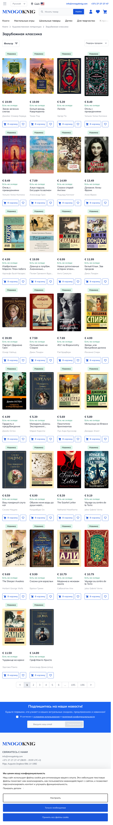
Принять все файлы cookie (55, 817)
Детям (68, 20)
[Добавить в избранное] (23, 124)
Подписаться (73, 724)
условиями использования (46, 716)
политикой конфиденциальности (78, 716)
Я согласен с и (57, 716)
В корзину (13, 124)
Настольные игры (24, 20)
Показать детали (12, 788)
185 (73, 684)
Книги (5, 20)
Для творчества (86, 20)
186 (82, 684)
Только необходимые (55, 807)
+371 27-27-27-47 (99, 3)
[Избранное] (97, 11)
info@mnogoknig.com (77, 3)
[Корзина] (104, 11)
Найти (78, 11)
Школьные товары (49, 20)
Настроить (55, 798)
